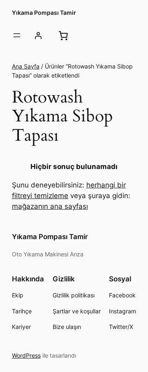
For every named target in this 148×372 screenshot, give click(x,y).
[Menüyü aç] (17, 35)
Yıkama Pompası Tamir (44, 12)
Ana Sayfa (25, 66)
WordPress (26, 355)
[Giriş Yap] (38, 35)
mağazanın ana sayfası (50, 206)
